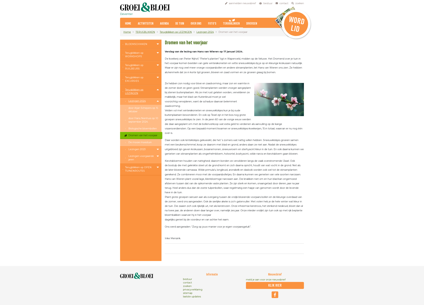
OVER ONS (196, 23)
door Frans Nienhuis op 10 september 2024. (143, 120)
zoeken (187, 286)
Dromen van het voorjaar (142, 135)
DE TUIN (179, 23)
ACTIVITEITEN (145, 23)
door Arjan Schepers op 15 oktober (143, 109)
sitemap (187, 293)
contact (187, 282)
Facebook (275, 294)
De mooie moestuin (140, 142)
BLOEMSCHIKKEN (136, 44)
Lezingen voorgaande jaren (141, 158)
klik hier (275, 285)
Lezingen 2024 (205, 32)
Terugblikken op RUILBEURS (134, 67)
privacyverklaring (192, 289)
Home (127, 32)
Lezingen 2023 (137, 149)
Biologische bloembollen (142, 128)
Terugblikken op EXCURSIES (134, 79)
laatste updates (192, 296)
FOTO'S (212, 23)
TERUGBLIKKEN (231, 23)
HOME (128, 23)
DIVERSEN (251, 23)
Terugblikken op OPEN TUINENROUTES (138, 169)
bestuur (187, 279)
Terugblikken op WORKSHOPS (134, 54)
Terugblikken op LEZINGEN (176, 32)
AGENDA (164, 23)
